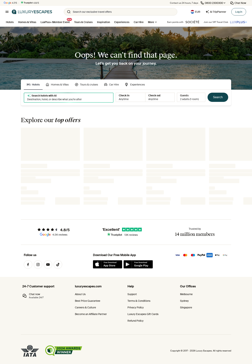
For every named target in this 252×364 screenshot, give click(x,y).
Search (218, 97)
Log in (238, 11)
